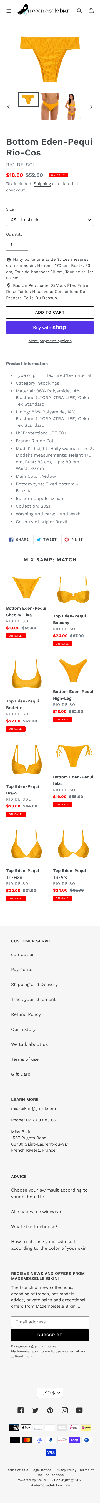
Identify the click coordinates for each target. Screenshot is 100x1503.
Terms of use (25, 1059)
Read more (24, 1356)
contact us (22, 954)
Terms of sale (17, 1470)
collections (55, 1475)
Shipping (42, 183)
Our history (23, 1029)
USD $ (48, 1392)
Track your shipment (33, 999)
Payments (21, 969)
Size (10, 209)
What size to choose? (34, 1226)
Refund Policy (26, 1014)
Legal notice (41, 1470)
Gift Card (21, 1074)
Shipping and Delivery (34, 984)
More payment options (50, 341)
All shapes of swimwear (36, 1211)
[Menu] (9, 10)
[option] (28, 99)
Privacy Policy (65, 1470)
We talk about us (29, 1044)
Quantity (14, 234)
